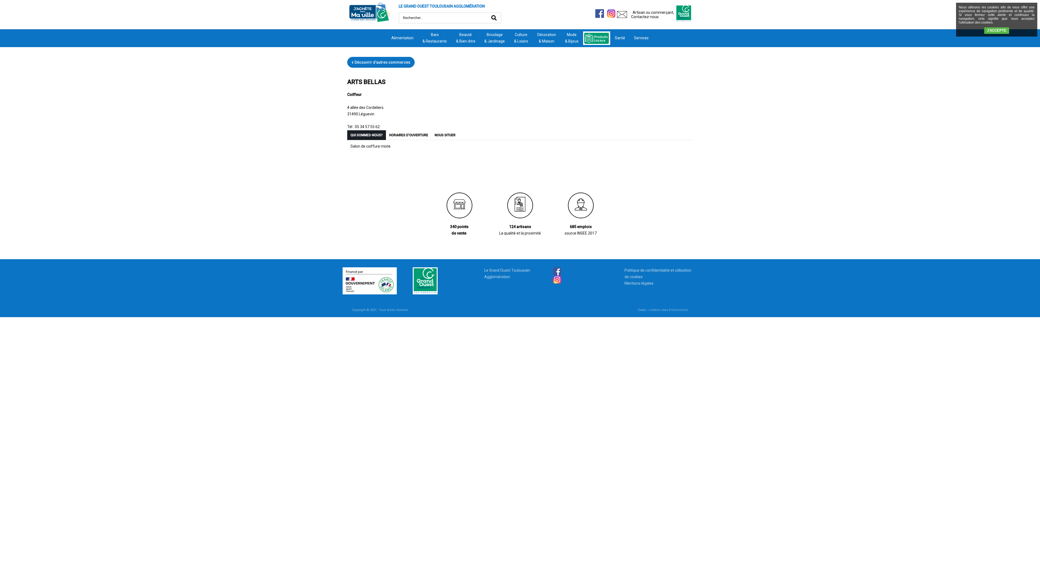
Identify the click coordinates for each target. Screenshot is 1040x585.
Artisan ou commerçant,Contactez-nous (652, 14)
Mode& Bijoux (571, 37)
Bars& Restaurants (434, 37)
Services (641, 38)
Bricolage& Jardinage (494, 37)
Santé (620, 38)
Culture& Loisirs (521, 37)
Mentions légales (639, 283)
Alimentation (402, 38)
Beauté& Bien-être (465, 37)
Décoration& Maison (546, 37)
